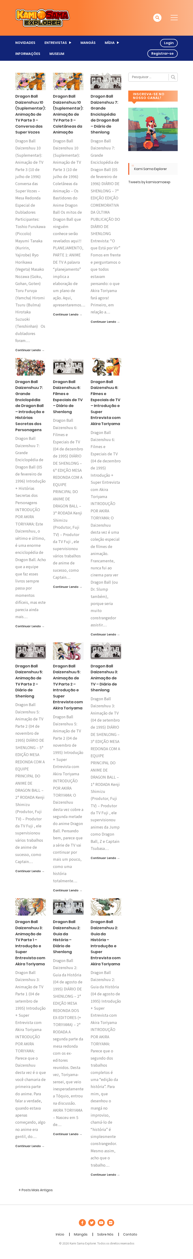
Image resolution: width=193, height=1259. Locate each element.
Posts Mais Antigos (37, 1190)
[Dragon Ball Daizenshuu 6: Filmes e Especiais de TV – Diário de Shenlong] (68, 366)
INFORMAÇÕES (27, 53)
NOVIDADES (25, 42)
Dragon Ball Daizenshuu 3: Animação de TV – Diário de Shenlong (104, 678)
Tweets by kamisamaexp (149, 182)
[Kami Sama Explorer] (42, 17)
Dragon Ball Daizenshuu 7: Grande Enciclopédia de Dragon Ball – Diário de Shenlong (105, 114)
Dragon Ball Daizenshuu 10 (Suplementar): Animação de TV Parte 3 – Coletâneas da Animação (68, 114)
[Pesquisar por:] (153, 77)
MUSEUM (56, 53)
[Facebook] (82, 1222)
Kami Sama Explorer (150, 169)
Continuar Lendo (28, 350)
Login (169, 43)
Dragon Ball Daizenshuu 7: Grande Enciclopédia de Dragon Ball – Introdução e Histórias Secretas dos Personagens (29, 406)
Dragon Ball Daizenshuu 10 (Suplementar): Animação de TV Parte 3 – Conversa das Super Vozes (30, 114)
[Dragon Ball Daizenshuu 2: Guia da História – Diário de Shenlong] (68, 906)
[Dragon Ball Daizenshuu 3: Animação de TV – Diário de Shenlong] (106, 651)
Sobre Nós (105, 1234)
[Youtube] (101, 1222)
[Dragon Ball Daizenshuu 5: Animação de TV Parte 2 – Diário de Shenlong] (30, 651)
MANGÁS (88, 42)
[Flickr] (110, 1222)
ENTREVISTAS (55, 42)
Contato (130, 1234)
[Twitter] (91, 1222)
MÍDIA (110, 42)
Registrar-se (162, 53)
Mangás (81, 1234)
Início (60, 1234)
